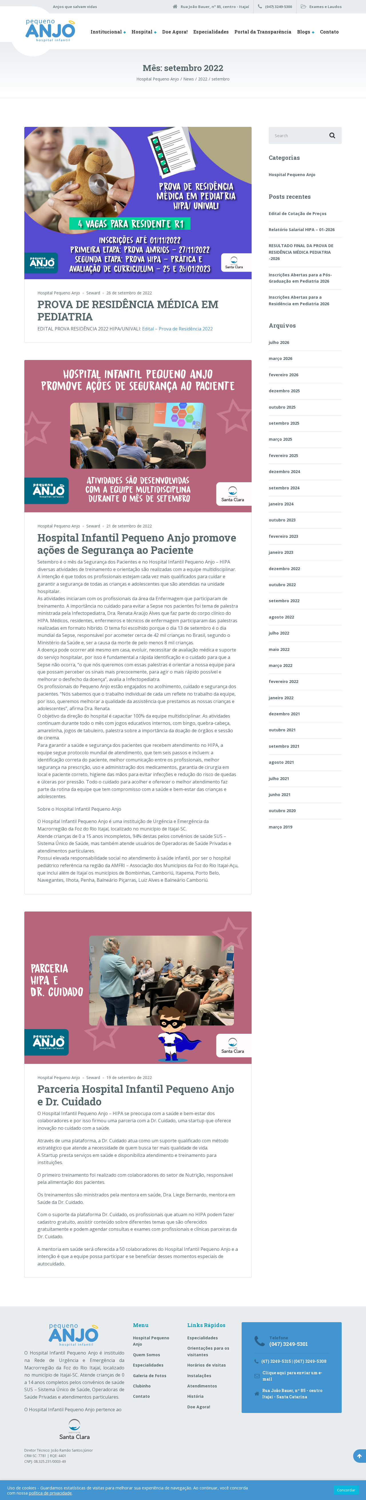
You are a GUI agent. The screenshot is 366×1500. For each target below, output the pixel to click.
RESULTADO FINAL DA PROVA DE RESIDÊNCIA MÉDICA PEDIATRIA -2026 (301, 252)
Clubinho (142, 1386)
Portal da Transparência (262, 32)
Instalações (199, 1375)
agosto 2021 (281, 762)
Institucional (106, 32)
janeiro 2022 (281, 697)
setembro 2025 (284, 423)
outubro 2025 (282, 407)
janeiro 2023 (281, 552)
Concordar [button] (346, 1490)
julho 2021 (279, 778)
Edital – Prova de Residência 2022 (177, 329)
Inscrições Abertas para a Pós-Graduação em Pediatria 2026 (300, 278)
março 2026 (280, 358)
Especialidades (211, 32)
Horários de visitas (206, 1365)
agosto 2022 (281, 617)
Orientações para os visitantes (208, 1351)
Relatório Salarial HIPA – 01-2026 (302, 229)
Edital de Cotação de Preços (298, 213)
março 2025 (280, 439)
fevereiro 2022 (283, 681)
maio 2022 (279, 649)
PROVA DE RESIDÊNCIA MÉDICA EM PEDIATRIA (127, 310)
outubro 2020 (282, 810)
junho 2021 (280, 794)
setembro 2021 (284, 746)
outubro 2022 (282, 584)
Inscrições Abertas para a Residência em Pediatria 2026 (299, 300)
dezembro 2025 (284, 390)
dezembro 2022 (284, 568)
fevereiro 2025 (283, 455)
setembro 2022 (284, 600)
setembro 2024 (284, 488)
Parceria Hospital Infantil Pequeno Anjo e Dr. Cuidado (135, 1095)
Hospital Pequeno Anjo (58, 293)
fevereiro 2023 (283, 536)
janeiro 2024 (281, 504)
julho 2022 (279, 633)
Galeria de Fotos (149, 1375)
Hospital (142, 32)
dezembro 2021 (284, 713)
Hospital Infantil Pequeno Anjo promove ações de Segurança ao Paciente (136, 544)
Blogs (303, 32)
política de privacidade (50, 1493)
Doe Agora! (175, 32)
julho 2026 (279, 342)
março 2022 (280, 665)
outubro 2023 (282, 520)
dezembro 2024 (284, 471)
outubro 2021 (282, 730)
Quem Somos (146, 1354)
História (195, 1396)
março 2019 (280, 827)
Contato (329, 32)
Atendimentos (202, 1386)
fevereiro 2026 (283, 374)
